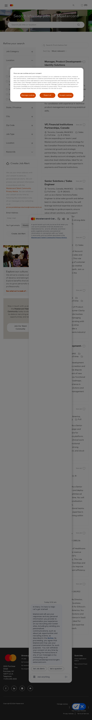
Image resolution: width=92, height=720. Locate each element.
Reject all (47, 95)
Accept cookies (65, 95)
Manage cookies (27, 95)
